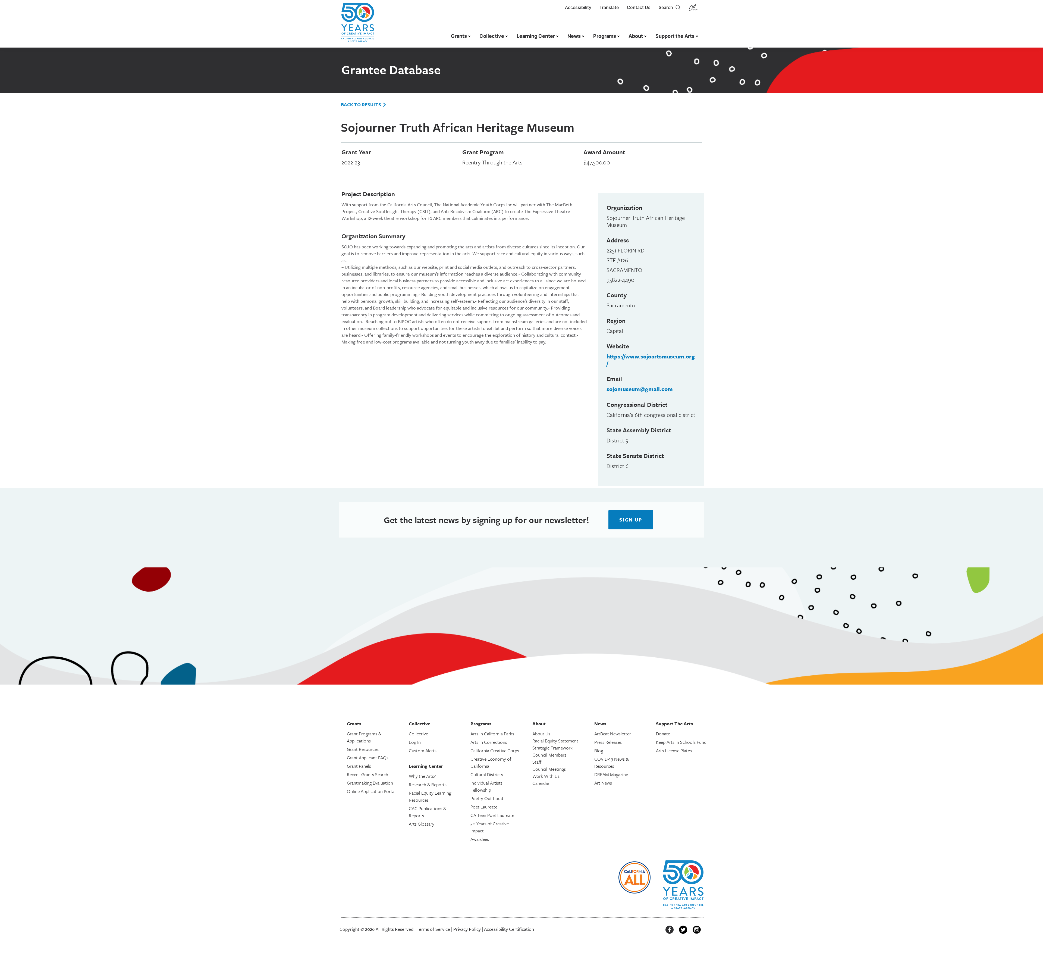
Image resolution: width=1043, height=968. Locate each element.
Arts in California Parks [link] (492, 733)
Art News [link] (603, 782)
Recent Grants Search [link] (367, 774)
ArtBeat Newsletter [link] (612, 733)
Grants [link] (459, 36)
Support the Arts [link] (675, 36)
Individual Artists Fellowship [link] (486, 786)
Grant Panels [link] (359, 766)
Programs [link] (604, 36)
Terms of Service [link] (433, 929)
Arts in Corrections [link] (488, 742)
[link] (357, 25)
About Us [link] (541, 733)
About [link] (636, 36)
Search (667, 7)
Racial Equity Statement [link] (555, 740)
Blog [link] (598, 750)
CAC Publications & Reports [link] (427, 812)
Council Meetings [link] (549, 769)
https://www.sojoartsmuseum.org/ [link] (651, 359)
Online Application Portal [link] (371, 791)
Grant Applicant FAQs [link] (367, 757)
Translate (609, 7)
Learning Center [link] (536, 36)
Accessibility (578, 7)
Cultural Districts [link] (486, 774)
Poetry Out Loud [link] (486, 798)
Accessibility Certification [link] (509, 929)
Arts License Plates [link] (674, 750)
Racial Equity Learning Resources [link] (430, 796)
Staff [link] (536, 761)
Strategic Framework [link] (552, 747)
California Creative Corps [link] (494, 750)
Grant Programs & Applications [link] (364, 737)
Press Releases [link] (608, 742)
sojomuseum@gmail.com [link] (640, 389)
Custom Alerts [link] (422, 750)
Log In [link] (415, 742)
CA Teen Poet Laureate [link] (492, 815)
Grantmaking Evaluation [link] (370, 782)
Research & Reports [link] (428, 784)
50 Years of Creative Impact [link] (489, 827)
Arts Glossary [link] (421, 823)
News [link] (574, 36)
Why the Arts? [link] (422, 776)
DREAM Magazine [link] (611, 774)
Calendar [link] (540, 783)
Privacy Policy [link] (467, 929)
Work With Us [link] (546, 776)
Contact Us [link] (639, 7)
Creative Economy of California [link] (490, 762)
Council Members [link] (549, 754)
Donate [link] (663, 733)
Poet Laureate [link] (483, 806)
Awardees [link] (479, 839)
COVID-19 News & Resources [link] (611, 762)
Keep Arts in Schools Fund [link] (681, 742)
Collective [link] (491, 36)
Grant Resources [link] (363, 749)
